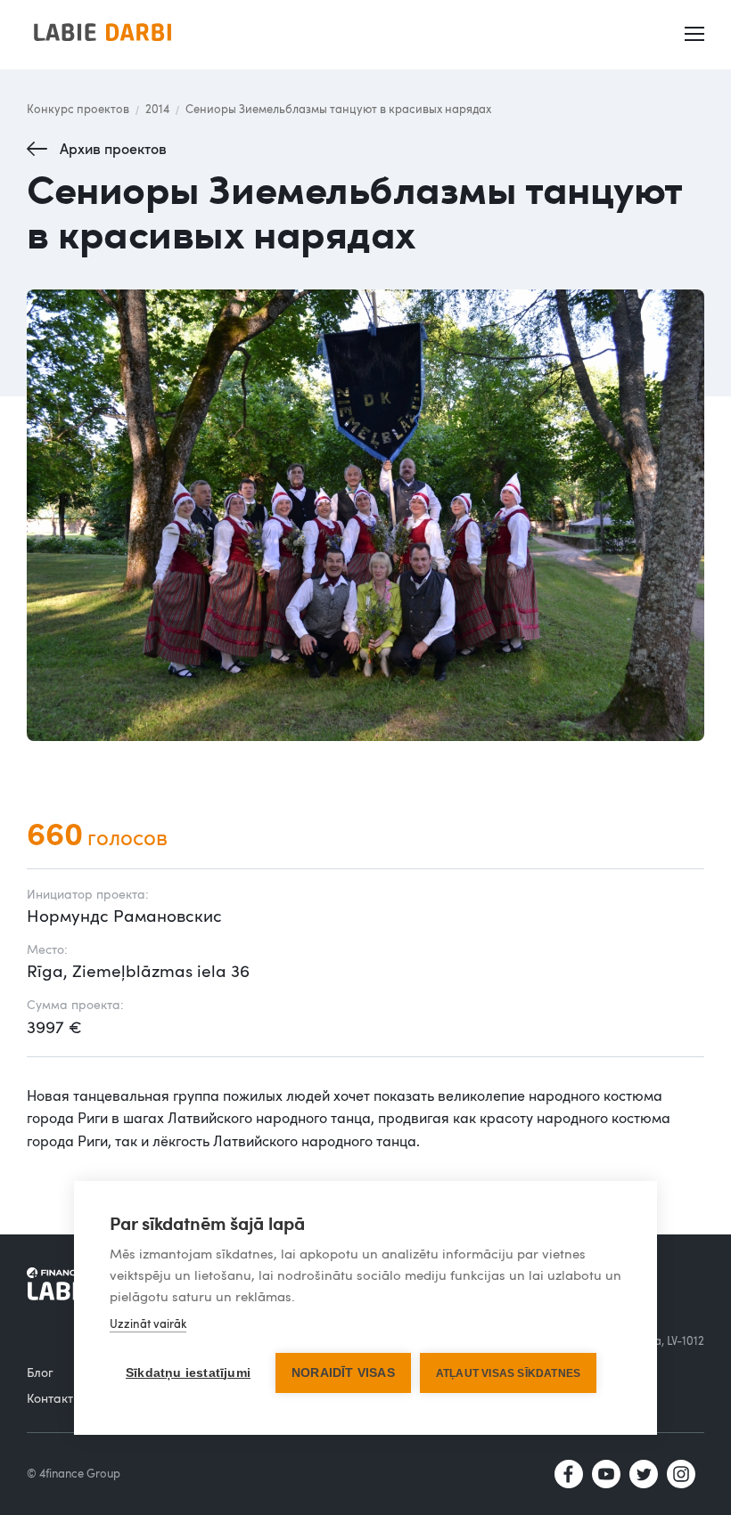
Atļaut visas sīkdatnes (508, 1373)
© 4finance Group (73, 1473)
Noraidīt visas (343, 1373)
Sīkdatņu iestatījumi (188, 1373)
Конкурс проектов (78, 109)
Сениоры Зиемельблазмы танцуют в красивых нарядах (338, 109)
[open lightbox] (365, 515)
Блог (40, 1372)
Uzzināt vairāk (148, 1323)
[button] (696, 34)
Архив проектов (113, 149)
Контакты (54, 1397)
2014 (157, 109)
